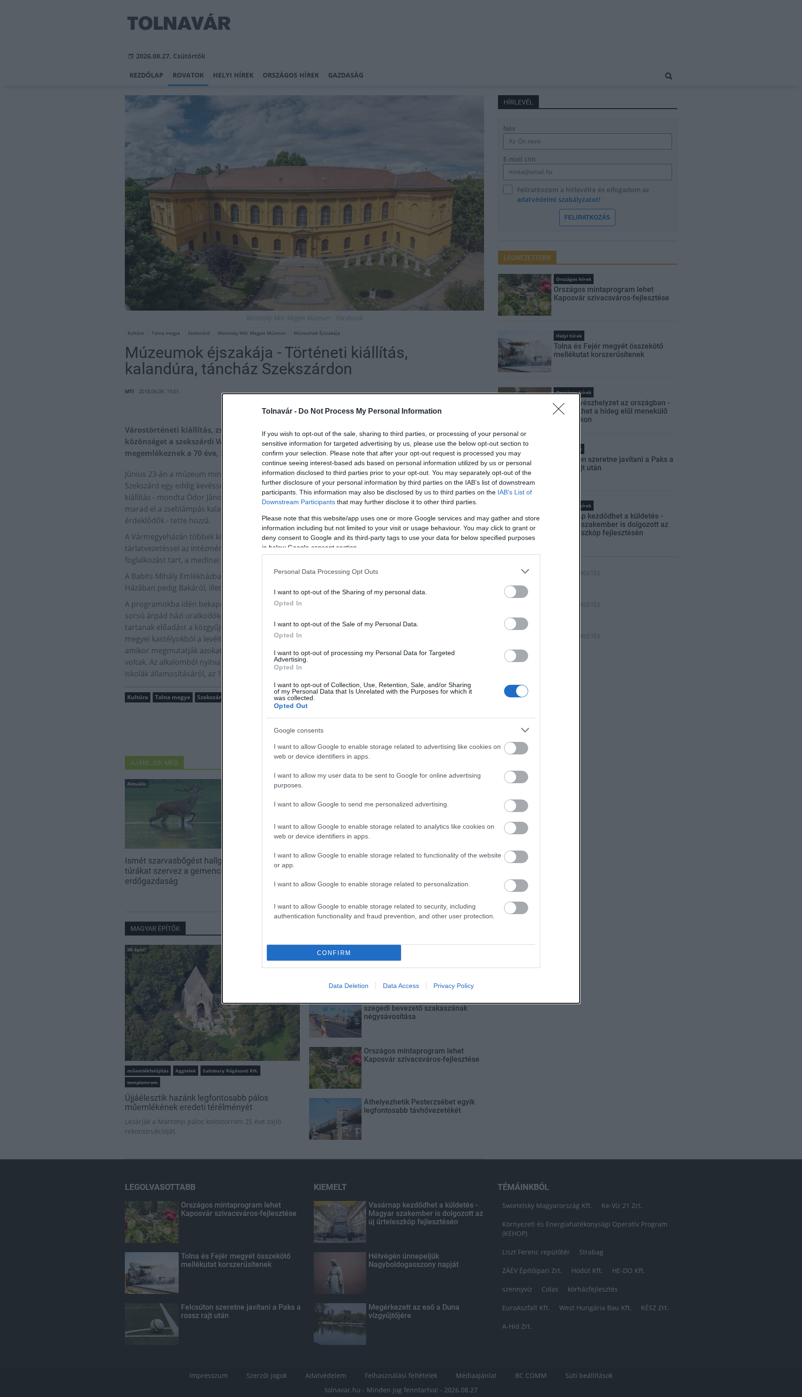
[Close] (561, 412)
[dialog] (401, 698)
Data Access (401, 985)
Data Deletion (349, 985)
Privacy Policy (453, 985)
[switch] (516, 591)
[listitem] (401, 571)
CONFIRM (334, 952)
